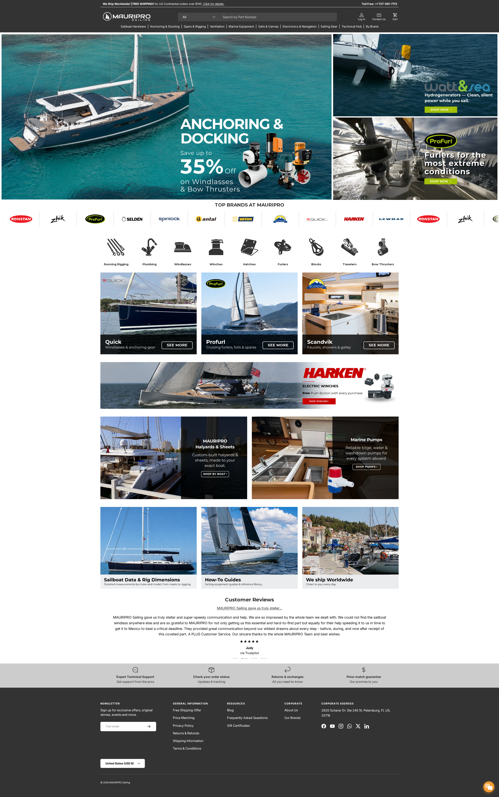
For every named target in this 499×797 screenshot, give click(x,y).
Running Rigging (116, 264)
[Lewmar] (349, 219)
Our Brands (292, 718)
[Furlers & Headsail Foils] (283, 247)
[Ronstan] (386, 219)
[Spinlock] (127, 219)
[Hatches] (249, 247)
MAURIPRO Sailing (119, 782)
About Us (291, 710)
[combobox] (257, 17)
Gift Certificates (238, 726)
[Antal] (164, 219)
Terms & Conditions (187, 748)
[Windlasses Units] (183, 247)
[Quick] (275, 219)
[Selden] (90, 219)
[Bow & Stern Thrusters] (383, 247)
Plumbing (149, 264)
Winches (216, 264)
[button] (395, 17)
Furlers (283, 264)
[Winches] (216, 247)
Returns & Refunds (186, 733)
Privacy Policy (183, 726)
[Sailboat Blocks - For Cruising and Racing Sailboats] (316, 247)
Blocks (316, 264)
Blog (230, 710)
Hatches (249, 264)
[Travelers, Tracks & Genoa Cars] (349, 247)
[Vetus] (201, 219)
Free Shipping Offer (187, 710)
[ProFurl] (53, 219)
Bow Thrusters (383, 264)
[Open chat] (488, 786)
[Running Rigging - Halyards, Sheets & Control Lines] (116, 247)
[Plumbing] (149, 247)
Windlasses (182, 264)
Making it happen (250, 614)
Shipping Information (188, 741)
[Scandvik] (238, 219)
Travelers (350, 264)
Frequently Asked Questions (247, 718)
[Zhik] (423, 219)
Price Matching (184, 718)
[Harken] (312, 219)
